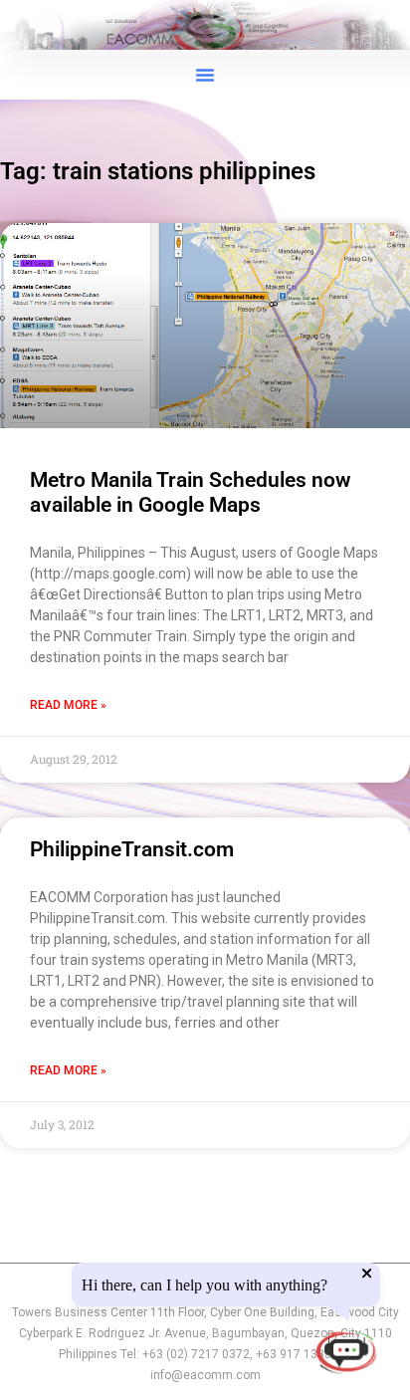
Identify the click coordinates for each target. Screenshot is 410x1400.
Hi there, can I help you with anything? (204, 1285)
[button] (205, 75)
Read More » (68, 705)
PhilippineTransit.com (132, 849)
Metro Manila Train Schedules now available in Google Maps (190, 492)
